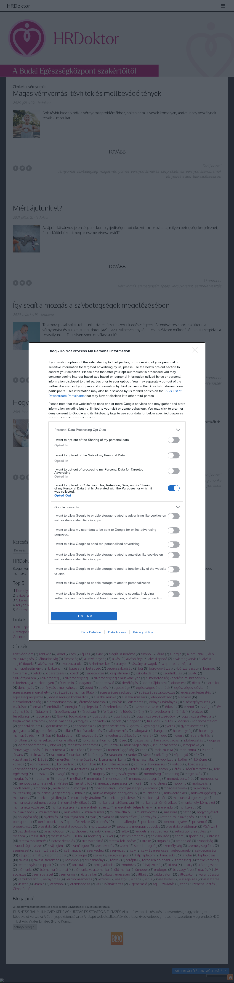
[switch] (174, 440)
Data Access (117, 632)
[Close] (196, 351)
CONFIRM (84, 616)
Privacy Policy (143, 632)
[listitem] (117, 429)
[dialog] (117, 492)
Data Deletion (91, 632)
